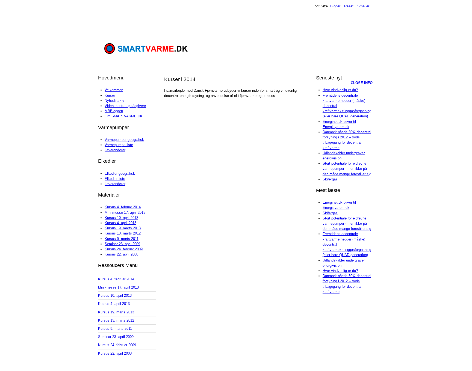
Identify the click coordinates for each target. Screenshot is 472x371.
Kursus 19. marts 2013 (123, 228)
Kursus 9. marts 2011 (121, 239)
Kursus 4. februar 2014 (123, 207)
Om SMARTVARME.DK (124, 116)
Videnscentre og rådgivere (125, 106)
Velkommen (114, 90)
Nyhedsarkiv (114, 101)
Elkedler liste (115, 179)
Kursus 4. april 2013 (120, 223)
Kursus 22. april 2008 (121, 254)
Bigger (335, 6)
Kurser (110, 95)
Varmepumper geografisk (124, 140)
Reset (348, 6)
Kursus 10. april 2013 (121, 218)
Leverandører (115, 150)
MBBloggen (114, 111)
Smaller (363, 6)
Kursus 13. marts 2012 (123, 233)
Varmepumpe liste (119, 145)
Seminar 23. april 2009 (122, 244)
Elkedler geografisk (120, 173)
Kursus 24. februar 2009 (124, 249)
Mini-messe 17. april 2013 (125, 212)
